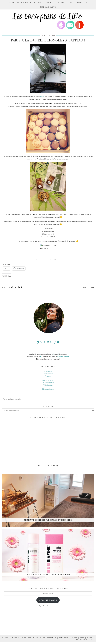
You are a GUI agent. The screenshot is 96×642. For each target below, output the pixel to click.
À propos (48, 376)
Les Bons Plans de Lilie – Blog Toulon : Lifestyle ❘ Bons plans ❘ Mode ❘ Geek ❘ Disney (50, 638)
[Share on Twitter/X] (15, 287)
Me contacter (48, 371)
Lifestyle (82, 2)
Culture (60, 2)
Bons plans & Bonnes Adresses (25, 2)
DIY (70, 2)
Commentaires (88, 287)
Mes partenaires (48, 374)
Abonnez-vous (48, 600)
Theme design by (83, 639)
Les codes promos (48, 382)
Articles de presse (48, 380)
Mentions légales (48, 389)
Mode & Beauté (48, 7)
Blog (48, 2)
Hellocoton (57, 260)
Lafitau (42, 96)
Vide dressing (48, 385)
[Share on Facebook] (12, 287)
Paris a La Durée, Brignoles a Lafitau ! (48, 40)
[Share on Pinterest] (18, 287)
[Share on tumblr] (21, 287)
